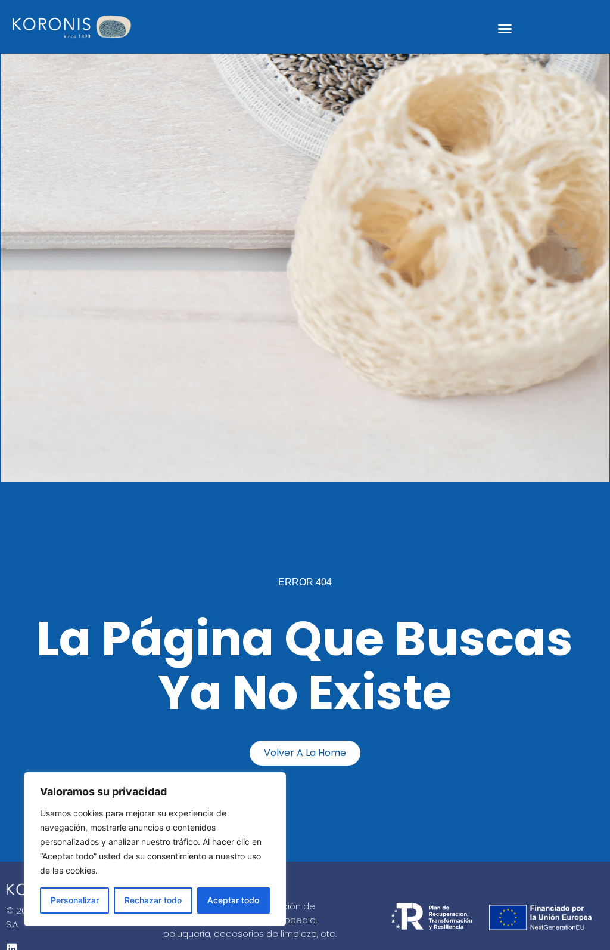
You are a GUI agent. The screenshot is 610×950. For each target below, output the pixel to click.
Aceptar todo (233, 900)
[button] (505, 28)
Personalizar (75, 900)
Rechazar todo (153, 900)
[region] (155, 849)
